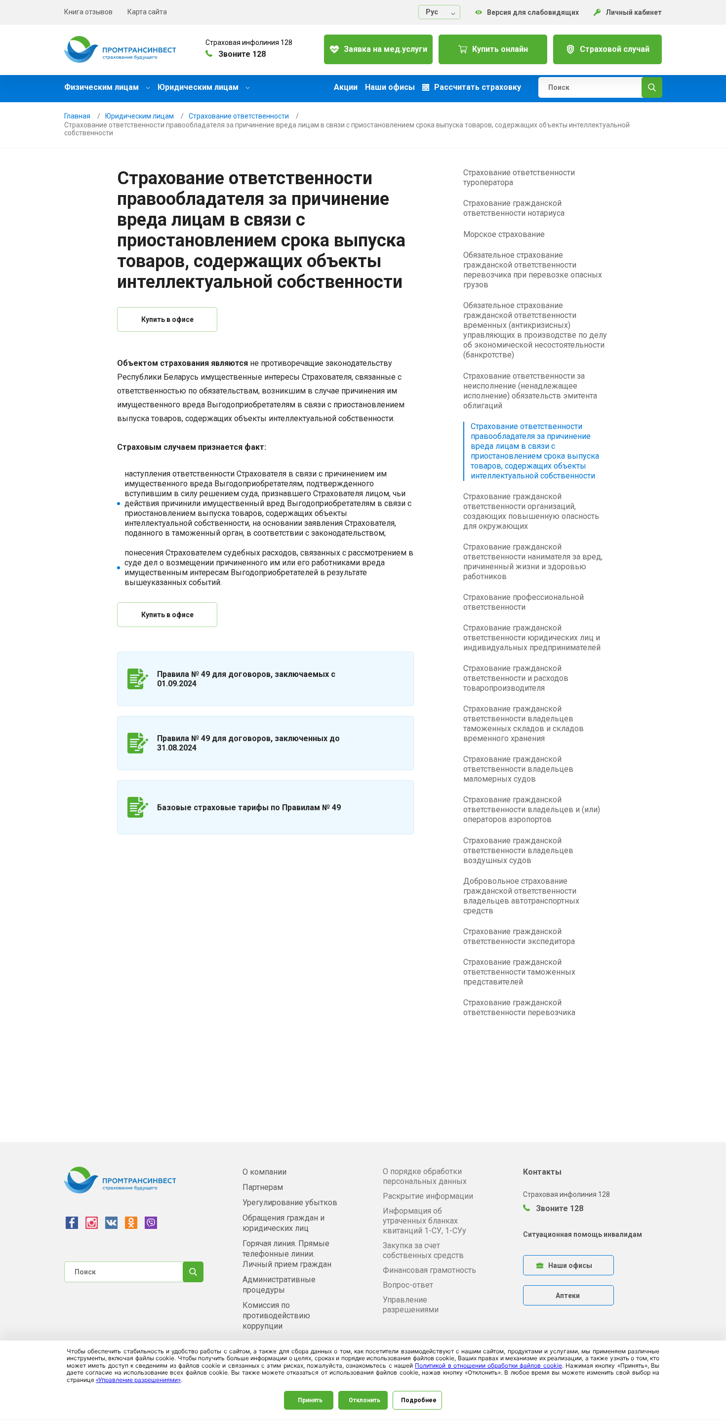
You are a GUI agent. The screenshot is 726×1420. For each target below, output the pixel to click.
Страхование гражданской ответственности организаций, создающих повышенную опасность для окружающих (531, 511)
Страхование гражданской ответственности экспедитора (519, 936)
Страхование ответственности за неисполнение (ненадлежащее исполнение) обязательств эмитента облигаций (530, 390)
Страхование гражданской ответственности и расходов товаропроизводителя (515, 678)
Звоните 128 (558, 1208)
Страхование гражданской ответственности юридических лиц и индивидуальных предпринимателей (532, 637)
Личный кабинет (633, 12)
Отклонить (364, 1400)
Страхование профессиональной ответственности (523, 602)
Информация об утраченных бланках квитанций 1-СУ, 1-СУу (424, 1220)
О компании (264, 1172)
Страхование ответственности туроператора (519, 177)
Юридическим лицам (199, 87)
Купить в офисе (167, 319)
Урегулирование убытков (289, 1202)
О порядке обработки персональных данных (425, 1176)
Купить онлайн (500, 49)
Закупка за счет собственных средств (423, 1250)
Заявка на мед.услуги (385, 49)
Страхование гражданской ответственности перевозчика (519, 1007)
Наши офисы (390, 87)
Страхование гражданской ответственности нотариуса (514, 208)
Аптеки (568, 1296)
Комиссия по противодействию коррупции (276, 1316)
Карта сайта (147, 12)
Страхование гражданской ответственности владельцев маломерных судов (518, 769)
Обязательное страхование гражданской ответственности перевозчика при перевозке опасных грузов (532, 269)
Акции (346, 87)
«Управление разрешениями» (138, 1379)
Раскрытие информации (428, 1196)
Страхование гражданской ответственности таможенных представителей (519, 971)
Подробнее (419, 1400)
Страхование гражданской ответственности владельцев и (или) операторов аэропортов (531, 809)
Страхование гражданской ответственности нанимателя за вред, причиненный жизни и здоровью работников (533, 561)
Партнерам (262, 1187)
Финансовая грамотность (429, 1270)
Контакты (542, 1172)
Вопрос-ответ (408, 1285)
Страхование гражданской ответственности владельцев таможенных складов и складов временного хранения (523, 723)
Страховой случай (614, 49)
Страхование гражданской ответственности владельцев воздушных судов (518, 850)
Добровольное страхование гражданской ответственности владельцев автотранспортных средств (521, 895)
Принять (310, 1400)
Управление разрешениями (411, 1304)
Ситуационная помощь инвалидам (582, 1234)
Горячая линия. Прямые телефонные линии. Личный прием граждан (286, 1254)
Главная (77, 116)
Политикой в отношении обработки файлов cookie (488, 1365)
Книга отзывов (88, 12)
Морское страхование (504, 234)
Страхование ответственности (239, 116)
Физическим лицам (102, 87)
